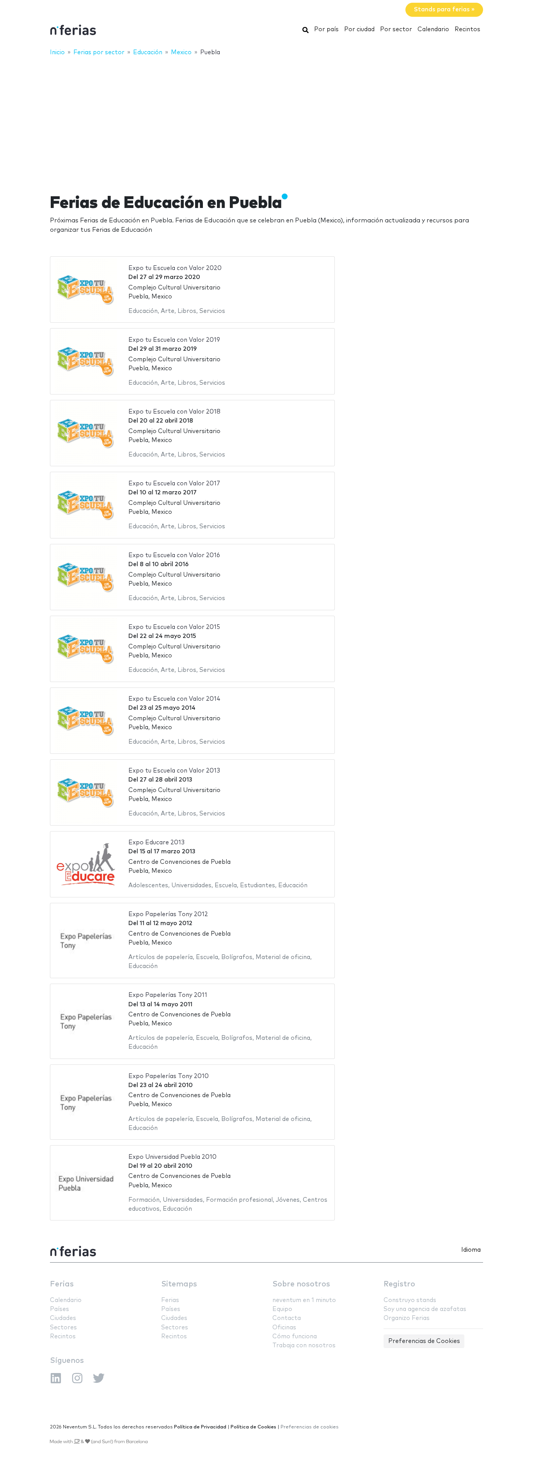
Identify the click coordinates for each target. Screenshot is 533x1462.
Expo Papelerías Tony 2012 (168, 914)
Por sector (396, 29)
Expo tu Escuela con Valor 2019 (174, 340)
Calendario (433, 29)
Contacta (286, 1318)
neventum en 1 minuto (304, 1300)
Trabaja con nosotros (304, 1345)
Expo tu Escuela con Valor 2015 (174, 627)
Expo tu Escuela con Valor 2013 (174, 771)
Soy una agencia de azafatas (425, 1309)
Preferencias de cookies (310, 1427)
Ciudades (63, 1318)
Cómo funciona (294, 1336)
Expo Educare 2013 (156, 843)
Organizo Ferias (407, 1318)
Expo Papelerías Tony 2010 (168, 1076)
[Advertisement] (266, 119)
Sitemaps (179, 1284)
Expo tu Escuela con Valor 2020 (175, 268)
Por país (326, 29)
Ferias (62, 1284)
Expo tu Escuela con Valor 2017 (174, 484)
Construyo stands (410, 1300)
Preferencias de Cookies (424, 1341)
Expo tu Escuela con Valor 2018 (174, 412)
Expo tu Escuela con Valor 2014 (174, 699)
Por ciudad (359, 29)
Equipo (282, 1309)
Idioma (471, 1250)
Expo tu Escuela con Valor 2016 (174, 555)
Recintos (467, 29)
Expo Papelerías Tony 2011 (167, 995)
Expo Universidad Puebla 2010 (172, 1157)
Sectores (63, 1328)
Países (59, 1309)
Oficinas (284, 1328)
